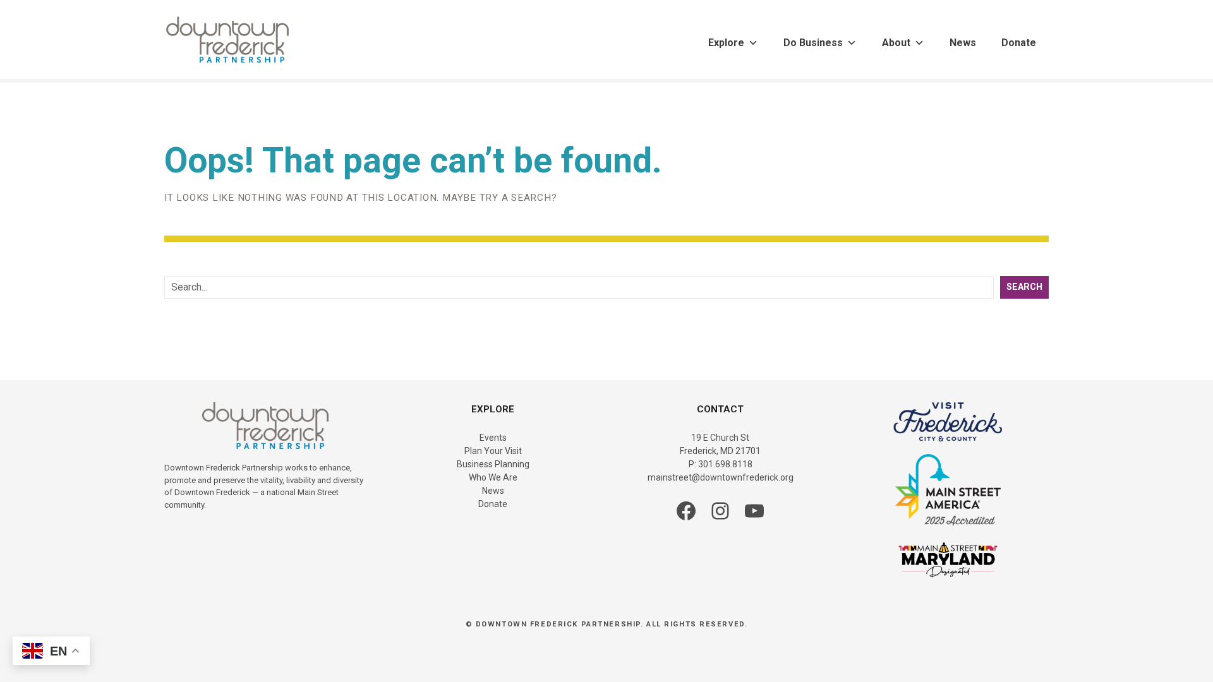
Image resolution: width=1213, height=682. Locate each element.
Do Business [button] (813, 43)
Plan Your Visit (493, 451)
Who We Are (493, 477)
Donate (1018, 43)
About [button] (896, 43)
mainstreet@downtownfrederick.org (721, 477)
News (963, 43)
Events (493, 438)
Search (1024, 287)
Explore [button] (726, 43)
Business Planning (493, 464)
